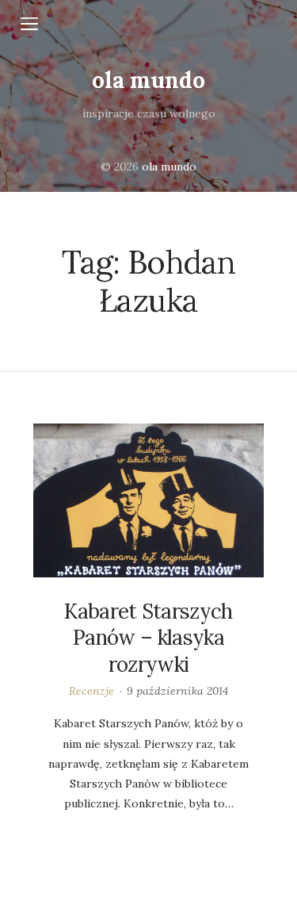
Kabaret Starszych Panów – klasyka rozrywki (148, 638)
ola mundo (148, 80)
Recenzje (91, 691)
